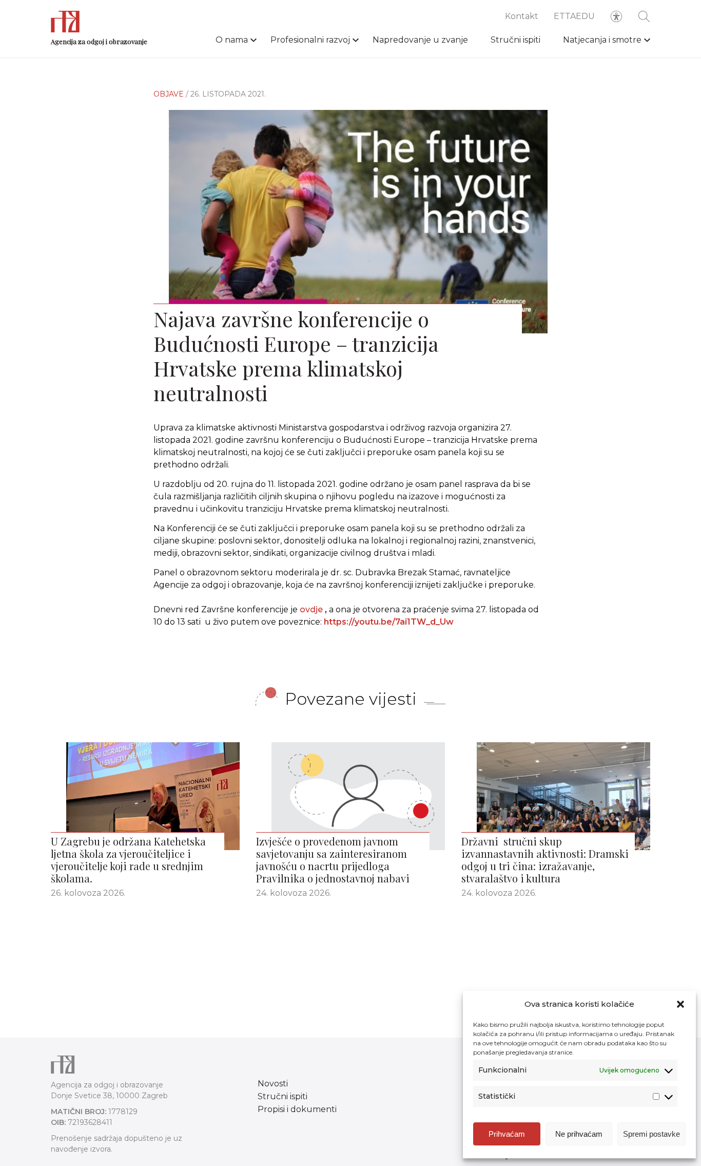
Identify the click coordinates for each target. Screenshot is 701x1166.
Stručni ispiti (515, 40)
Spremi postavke (651, 1134)
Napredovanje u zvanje (420, 40)
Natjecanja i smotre (602, 40)
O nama (232, 40)
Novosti (273, 1083)
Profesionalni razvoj (310, 40)
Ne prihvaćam (578, 1134)
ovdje (311, 609)
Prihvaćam (507, 1134)
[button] (680, 1004)
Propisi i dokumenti (297, 1109)
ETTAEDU (574, 16)
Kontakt (521, 16)
